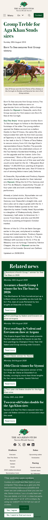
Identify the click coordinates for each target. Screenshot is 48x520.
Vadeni (12, 464)
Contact (38, 15)
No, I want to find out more (19, 515)
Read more (10, 310)
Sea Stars (12, 458)
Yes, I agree (12, 510)
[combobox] (21, 15)
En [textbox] (19, 15)
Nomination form (12, 473)
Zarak (12, 467)
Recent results (35, 467)
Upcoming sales (35, 455)
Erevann (12, 455)
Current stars (35, 470)
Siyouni (12, 461)
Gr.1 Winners (35, 474)
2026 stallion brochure (12, 470)
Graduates (35, 458)
